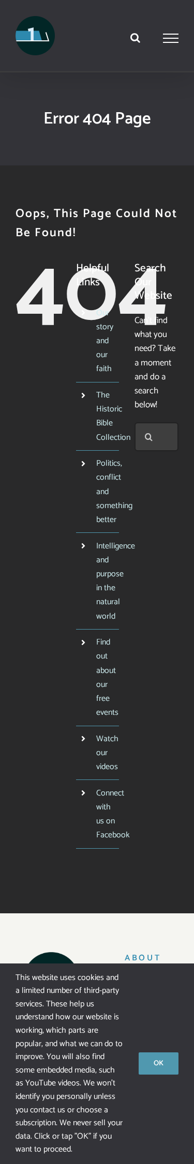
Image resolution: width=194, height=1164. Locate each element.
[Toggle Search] (135, 38)
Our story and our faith (104, 341)
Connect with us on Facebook (113, 814)
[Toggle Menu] (171, 38)
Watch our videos (107, 753)
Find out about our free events (107, 677)
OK (158, 1063)
